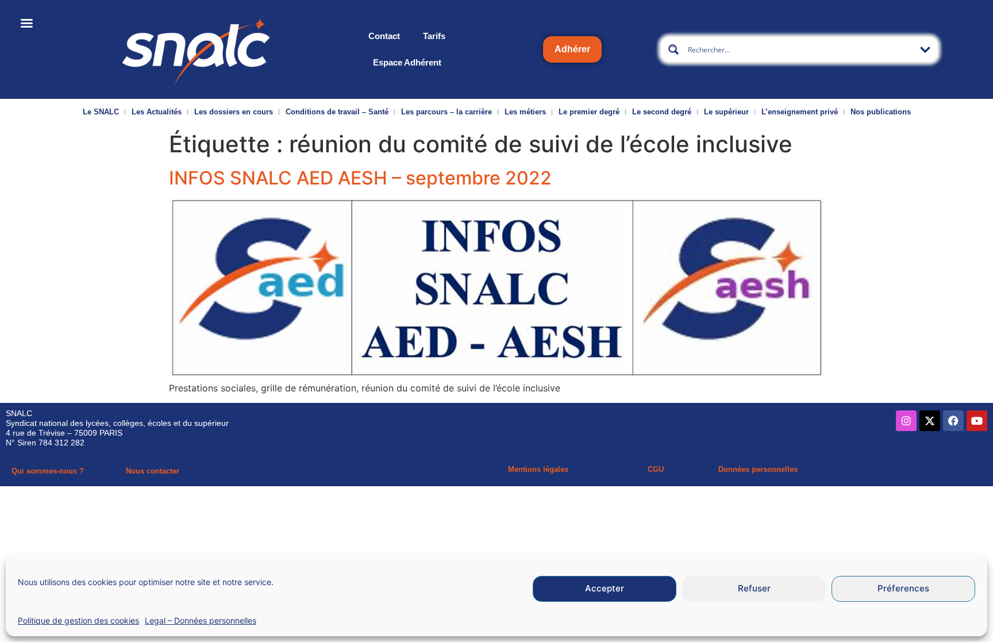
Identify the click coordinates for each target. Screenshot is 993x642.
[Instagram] (906, 420)
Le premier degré (589, 111)
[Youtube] (977, 420)
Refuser (754, 588)
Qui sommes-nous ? (47, 471)
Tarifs (434, 36)
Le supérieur (726, 111)
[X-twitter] (929, 420)
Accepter (604, 588)
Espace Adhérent (407, 62)
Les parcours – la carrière (446, 111)
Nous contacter (152, 471)
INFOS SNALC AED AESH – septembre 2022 (360, 178)
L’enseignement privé (799, 111)
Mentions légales (538, 469)
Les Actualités (157, 111)
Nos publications (880, 111)
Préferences (903, 588)
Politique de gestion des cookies (78, 620)
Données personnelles (758, 469)
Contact (384, 36)
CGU (656, 469)
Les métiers (525, 111)
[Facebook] (953, 420)
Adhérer (572, 49)
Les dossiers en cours (233, 111)
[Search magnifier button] (673, 49)
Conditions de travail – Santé (337, 111)
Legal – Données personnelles (200, 620)
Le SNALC (101, 111)
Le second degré (661, 111)
